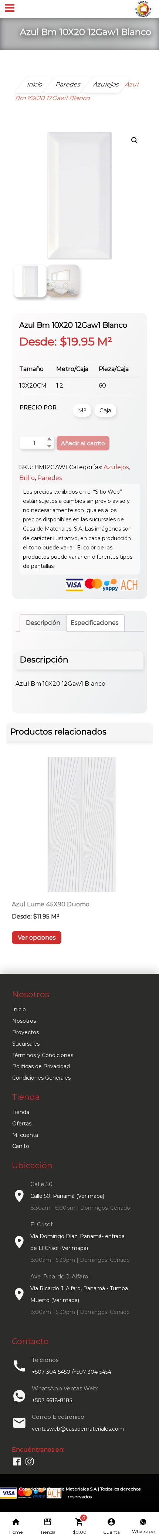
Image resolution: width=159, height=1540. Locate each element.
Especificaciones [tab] (94, 622)
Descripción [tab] (43, 622)
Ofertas (21, 1123)
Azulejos (116, 467)
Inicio (19, 1009)
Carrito (20, 1146)
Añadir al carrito (83, 443)
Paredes (49, 477)
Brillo (27, 477)
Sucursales (26, 1043)
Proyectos (25, 1032)
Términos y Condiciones (42, 1055)
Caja (105, 410)
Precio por (38, 407)
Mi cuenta (25, 1135)
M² (82, 410)
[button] (134, 140)
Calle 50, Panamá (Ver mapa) (67, 1196)
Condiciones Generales (41, 1077)
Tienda (20, 1112)
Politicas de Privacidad (41, 1066)
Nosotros (24, 1021)
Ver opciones (36, 937)
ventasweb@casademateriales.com (78, 1428)
